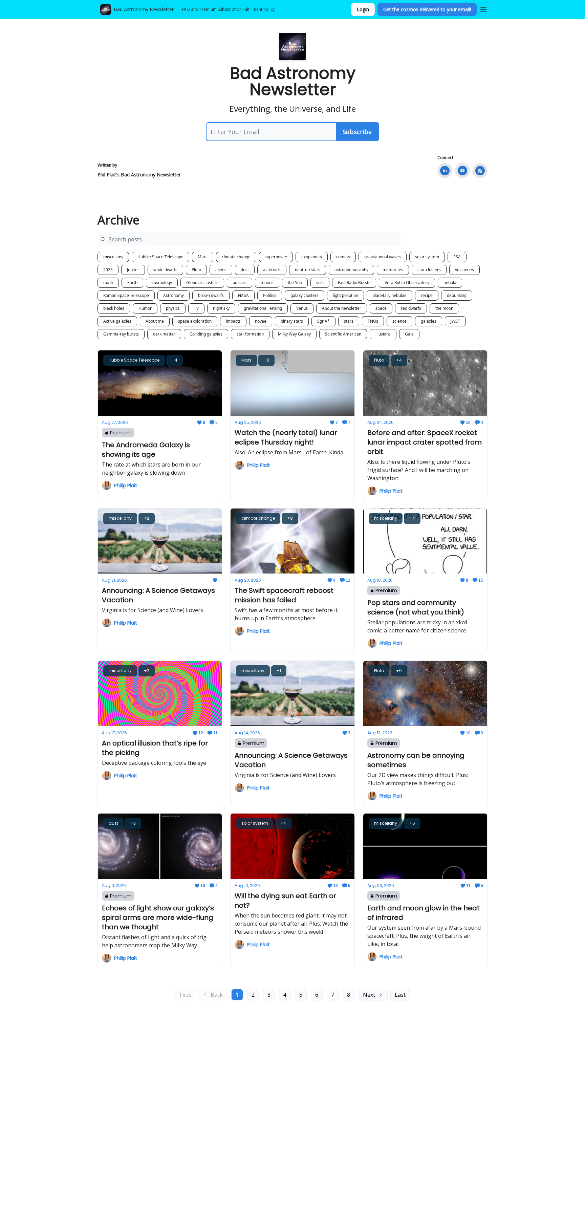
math (108, 282)
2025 (108, 270)
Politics (269, 295)
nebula (449, 282)
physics (173, 308)
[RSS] (480, 170)
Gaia (409, 334)
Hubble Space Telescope (160, 257)
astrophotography (351, 270)
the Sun (295, 282)
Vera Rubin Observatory (407, 282)
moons (267, 282)
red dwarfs (411, 308)
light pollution (345, 295)
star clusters (429, 270)
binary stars (292, 321)
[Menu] (483, 8)
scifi (320, 282)
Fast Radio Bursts (354, 282)
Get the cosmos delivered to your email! (427, 9)
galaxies (428, 321)
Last (400, 994)
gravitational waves (382, 257)
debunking (457, 295)
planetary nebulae (389, 295)
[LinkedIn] (444, 170)
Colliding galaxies (206, 334)
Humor (145, 308)
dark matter (164, 334)
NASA (243, 295)
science (399, 321)
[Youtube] (462, 170)
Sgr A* (323, 321)
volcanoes (464, 270)
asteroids (272, 270)
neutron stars (307, 270)
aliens (220, 270)
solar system (427, 257)
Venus (302, 308)
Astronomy (173, 295)
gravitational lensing (263, 308)
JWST (455, 321)
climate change (236, 257)
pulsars (239, 282)
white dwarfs (165, 270)
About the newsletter (341, 308)
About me (155, 321)
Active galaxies (117, 321)
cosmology (162, 282)
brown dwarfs (211, 295)
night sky (221, 308)
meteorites (393, 270)
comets (343, 257)
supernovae (276, 257)
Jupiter (133, 270)
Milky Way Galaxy (294, 334)
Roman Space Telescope (126, 295)
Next (369, 994)
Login (363, 9)
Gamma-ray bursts (121, 334)
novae (260, 321)
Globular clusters (202, 282)
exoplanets (311, 257)
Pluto (196, 270)
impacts (233, 321)
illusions (383, 334)
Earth (132, 282)
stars (348, 321)
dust (245, 270)
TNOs (373, 321)
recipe (427, 295)
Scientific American (343, 334)
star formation (250, 334)
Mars (203, 257)
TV (196, 308)
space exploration (195, 321)
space (381, 308)
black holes (113, 308)
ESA (457, 257)
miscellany (113, 257)
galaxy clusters (304, 295)
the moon (444, 308)
